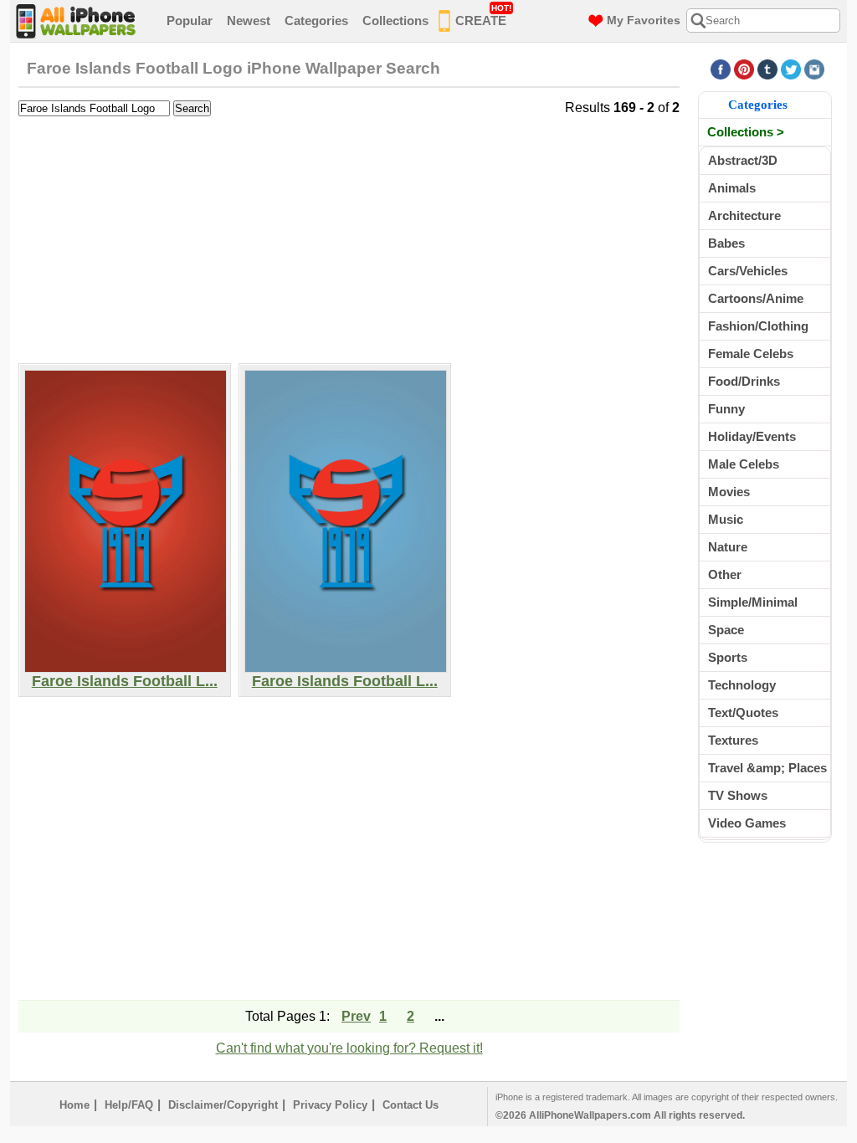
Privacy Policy (330, 1105)
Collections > (745, 132)
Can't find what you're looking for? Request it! (349, 1048)
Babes (726, 243)
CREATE (483, 15)
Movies (729, 491)
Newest (248, 20)
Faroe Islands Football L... (125, 681)
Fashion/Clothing (758, 326)
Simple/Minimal (753, 602)
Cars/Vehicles (748, 271)
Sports (727, 657)
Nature (727, 547)
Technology (742, 685)
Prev (356, 1016)
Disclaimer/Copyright (223, 1105)
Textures (733, 740)
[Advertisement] (349, 237)
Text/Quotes (743, 712)
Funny (726, 409)
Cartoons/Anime (755, 298)
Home (74, 1105)
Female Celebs (750, 353)
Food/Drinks (744, 381)
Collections (395, 20)
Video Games (747, 823)
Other (725, 574)
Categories (316, 20)
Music (725, 519)
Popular (190, 20)
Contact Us (410, 1105)
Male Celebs (743, 464)
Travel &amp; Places (767, 768)
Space (726, 630)
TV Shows (737, 795)
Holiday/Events (752, 436)
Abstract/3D (742, 160)
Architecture (744, 215)
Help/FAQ (129, 1105)
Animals (732, 188)
